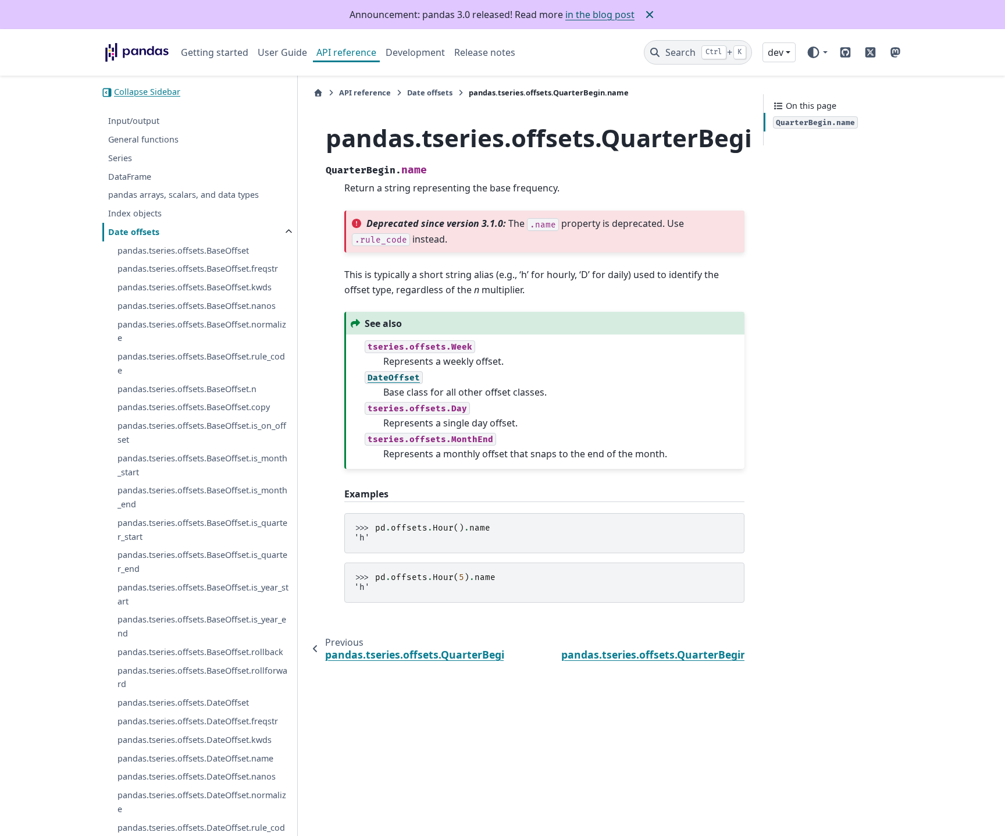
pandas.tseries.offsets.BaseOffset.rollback (200, 651)
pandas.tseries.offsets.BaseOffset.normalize (201, 331)
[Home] (318, 93)
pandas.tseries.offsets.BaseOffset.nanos (196, 305)
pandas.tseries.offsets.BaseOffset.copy (193, 407)
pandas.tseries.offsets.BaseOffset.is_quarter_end (202, 562)
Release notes (484, 52)
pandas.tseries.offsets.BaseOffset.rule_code (201, 363)
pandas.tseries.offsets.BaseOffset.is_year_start (202, 594)
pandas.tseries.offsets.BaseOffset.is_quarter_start (202, 529)
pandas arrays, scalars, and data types (183, 195)
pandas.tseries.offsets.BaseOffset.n (186, 388)
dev (775, 52)
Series (120, 157)
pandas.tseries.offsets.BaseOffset (183, 250)
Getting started (214, 52)
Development (415, 52)
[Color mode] (817, 52)
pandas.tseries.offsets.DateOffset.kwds (194, 739)
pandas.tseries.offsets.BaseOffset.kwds (194, 287)
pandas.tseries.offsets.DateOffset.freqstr (197, 721)
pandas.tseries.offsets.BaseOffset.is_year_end (201, 626)
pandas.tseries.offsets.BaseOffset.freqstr (197, 269)
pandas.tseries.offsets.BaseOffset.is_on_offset (201, 433)
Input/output (133, 121)
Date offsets (133, 231)
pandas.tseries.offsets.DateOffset (183, 703)
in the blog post (600, 14)
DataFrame (129, 176)
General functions (143, 139)
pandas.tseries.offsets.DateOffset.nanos (196, 776)
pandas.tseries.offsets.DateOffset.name (195, 758)
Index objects (135, 213)
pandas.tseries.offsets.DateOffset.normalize (201, 801)
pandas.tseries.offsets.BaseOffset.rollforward (202, 677)
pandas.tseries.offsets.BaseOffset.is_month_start (202, 465)
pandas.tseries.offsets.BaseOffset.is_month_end (202, 497)
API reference (346, 52)
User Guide (282, 52)
